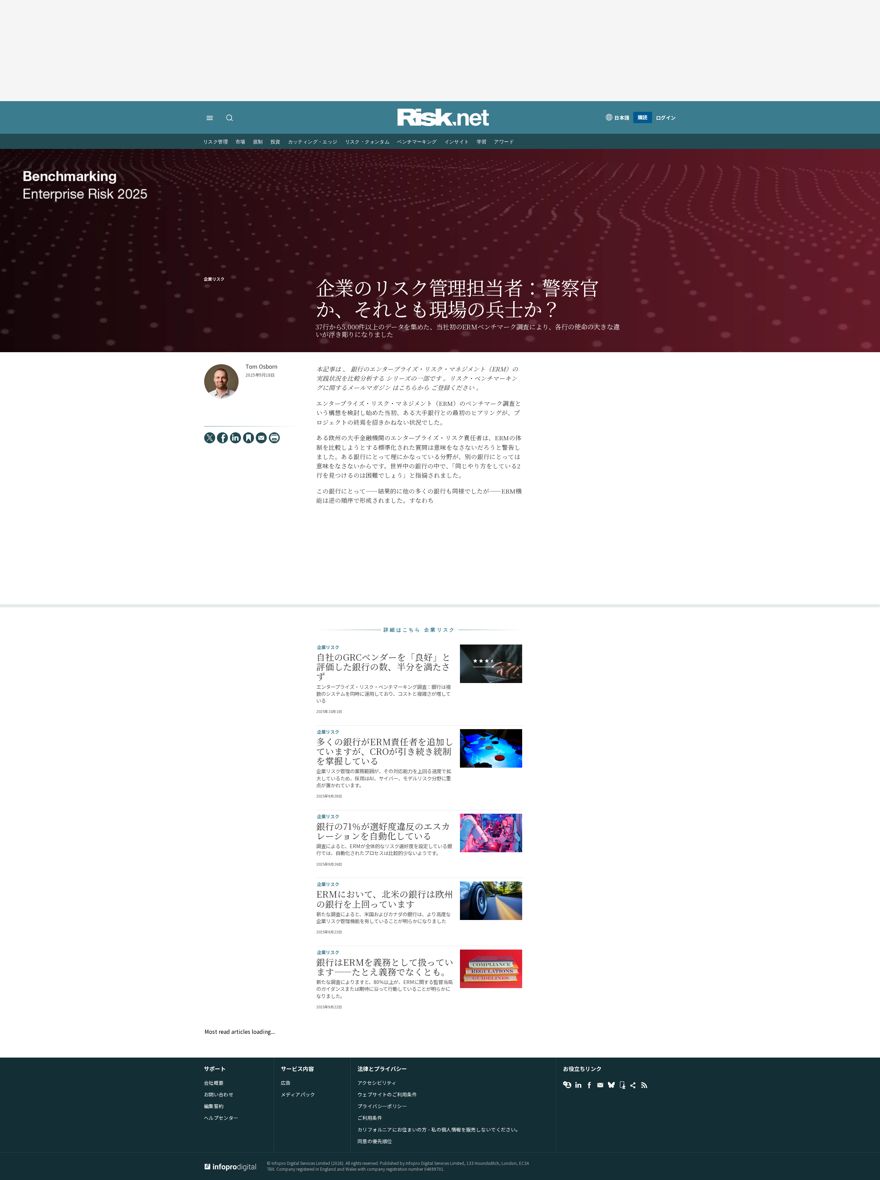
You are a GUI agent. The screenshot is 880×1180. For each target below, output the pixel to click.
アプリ (622, 1085)
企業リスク (214, 279)
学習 (482, 142)
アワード (504, 142)
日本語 (621, 117)
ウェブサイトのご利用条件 (387, 1094)
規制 (258, 142)
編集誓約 (214, 1106)
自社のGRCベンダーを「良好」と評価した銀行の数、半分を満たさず (383, 666)
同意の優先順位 (375, 1141)
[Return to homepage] (443, 124)
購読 (643, 117)
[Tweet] (209, 437)
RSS (644, 1085)
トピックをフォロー (567, 1085)
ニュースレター (600, 1085)
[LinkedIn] (235, 437)
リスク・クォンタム (367, 142)
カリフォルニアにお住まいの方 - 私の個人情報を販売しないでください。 (439, 1129)
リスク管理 (215, 142)
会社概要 (214, 1082)
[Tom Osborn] (221, 381)
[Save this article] (248, 437)
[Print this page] (274, 437)
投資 (275, 142)
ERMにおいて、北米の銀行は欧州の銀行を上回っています (384, 898)
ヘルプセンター (221, 1117)
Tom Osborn (261, 366)
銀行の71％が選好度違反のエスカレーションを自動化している (383, 831)
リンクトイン (578, 1085)
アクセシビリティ (377, 1082)
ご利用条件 (370, 1117)
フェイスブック (589, 1085)
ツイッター (611, 1085)
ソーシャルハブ (633, 1085)
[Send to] (261, 437)
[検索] (229, 118)
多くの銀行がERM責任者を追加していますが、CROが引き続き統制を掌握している (384, 751)
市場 (240, 142)
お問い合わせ (219, 1094)
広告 (286, 1082)
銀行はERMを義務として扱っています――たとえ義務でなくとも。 (384, 966)
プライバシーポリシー (382, 1106)
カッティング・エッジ (313, 142)
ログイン (666, 117)
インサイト (456, 142)
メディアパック (298, 1094)
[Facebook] (222, 437)
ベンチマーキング (417, 142)
